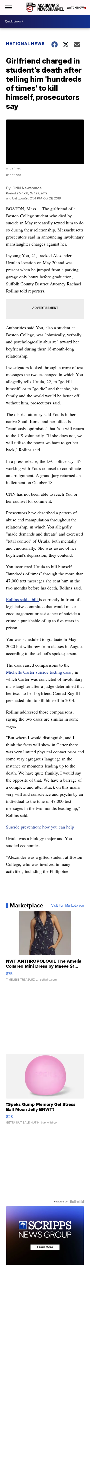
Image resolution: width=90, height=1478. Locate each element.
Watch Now (75, 7)
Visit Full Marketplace (67, 905)
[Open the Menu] (8, 7)
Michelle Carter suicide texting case (38, 672)
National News (25, 43)
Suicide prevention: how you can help (40, 827)
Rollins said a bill (22, 599)
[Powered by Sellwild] (77, 1201)
